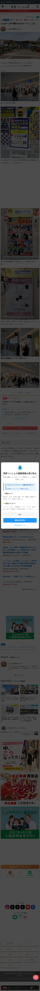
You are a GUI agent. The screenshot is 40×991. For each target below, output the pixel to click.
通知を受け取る (20, 520)
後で (20, 514)
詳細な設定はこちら (20, 525)
